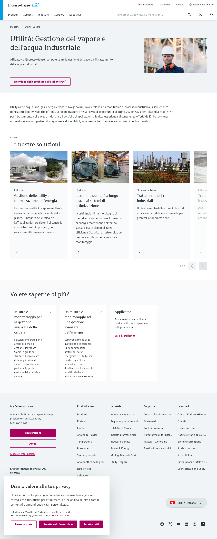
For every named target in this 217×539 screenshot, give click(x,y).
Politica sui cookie (61, 515)
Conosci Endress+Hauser (191, 414)
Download (165, 4)
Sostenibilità (184, 455)
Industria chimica (120, 441)
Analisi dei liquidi (87, 434)
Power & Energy (120, 448)
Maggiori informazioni (22, 453)
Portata (81, 421)
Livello (81, 428)
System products (86, 455)
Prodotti (82, 414)
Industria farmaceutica (123, 434)
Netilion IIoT (84, 468)
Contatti (180, 4)
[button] (40, 81)
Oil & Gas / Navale (121, 428)
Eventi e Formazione (189, 441)
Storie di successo (187, 448)
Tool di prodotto (145, 4)
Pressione (82, 448)
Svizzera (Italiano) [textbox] (202, 4)
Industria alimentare (122, 414)
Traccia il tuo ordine (155, 441)
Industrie (14, 26)
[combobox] (204, 4)
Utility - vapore (119, 462)
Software (82, 475)
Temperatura (84, 441)
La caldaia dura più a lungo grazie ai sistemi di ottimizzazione (97, 200)
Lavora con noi (186, 428)
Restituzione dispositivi (157, 448)
